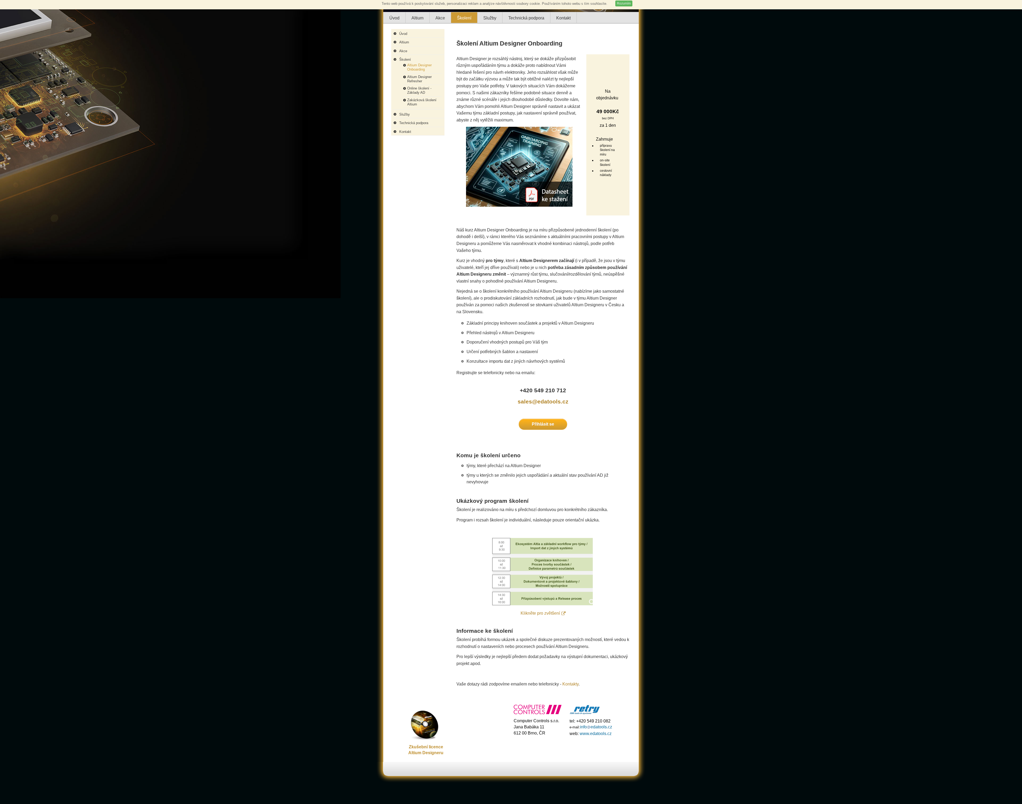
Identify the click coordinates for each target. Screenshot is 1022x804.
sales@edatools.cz (543, 401)
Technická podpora (413, 123)
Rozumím (624, 3)
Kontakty (570, 684)
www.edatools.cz (596, 733)
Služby (404, 114)
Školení (405, 60)
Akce (403, 51)
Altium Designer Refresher (419, 79)
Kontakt (405, 132)
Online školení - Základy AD (419, 90)
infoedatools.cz (596, 726)
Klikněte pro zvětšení (540, 613)
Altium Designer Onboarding (419, 67)
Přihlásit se (543, 424)
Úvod (403, 34)
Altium (404, 42)
